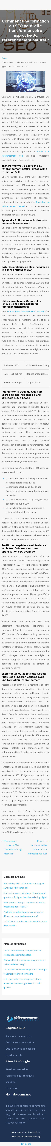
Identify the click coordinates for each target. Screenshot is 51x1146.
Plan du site (25, 1143)
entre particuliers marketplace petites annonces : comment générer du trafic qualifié (22, 983)
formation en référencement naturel (25, 311)
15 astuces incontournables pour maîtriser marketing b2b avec (37, 847)
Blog (5, 58)
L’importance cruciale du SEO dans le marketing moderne (13, 847)
